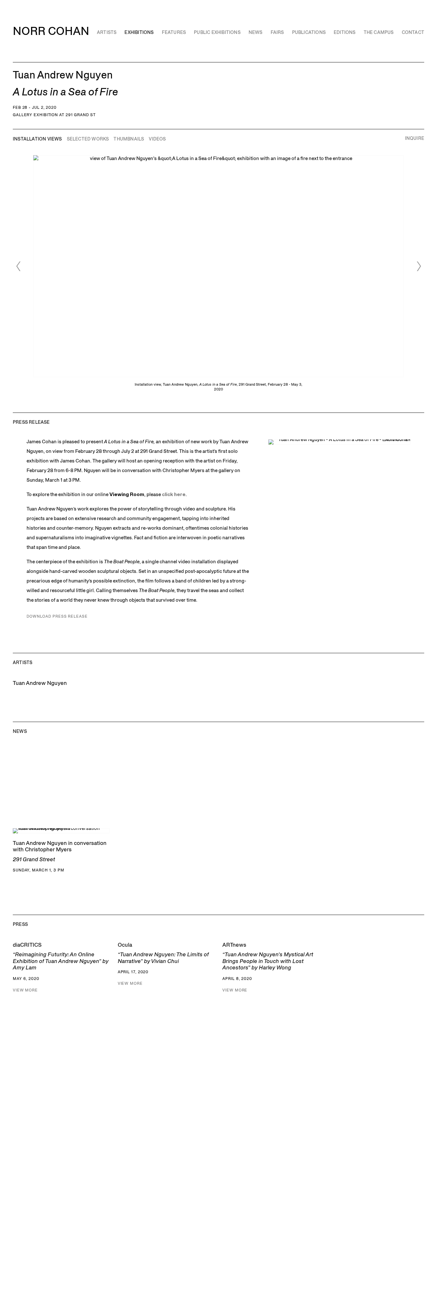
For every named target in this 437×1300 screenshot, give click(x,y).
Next (419, 266)
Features (174, 32)
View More (25, 990)
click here (174, 494)
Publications (309, 32)
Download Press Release (57, 616)
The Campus (379, 32)
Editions (345, 32)
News (256, 32)
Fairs (277, 32)
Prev (18, 266)
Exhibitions (139, 32)
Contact (413, 32)
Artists (106, 32)
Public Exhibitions (217, 32)
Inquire (414, 138)
